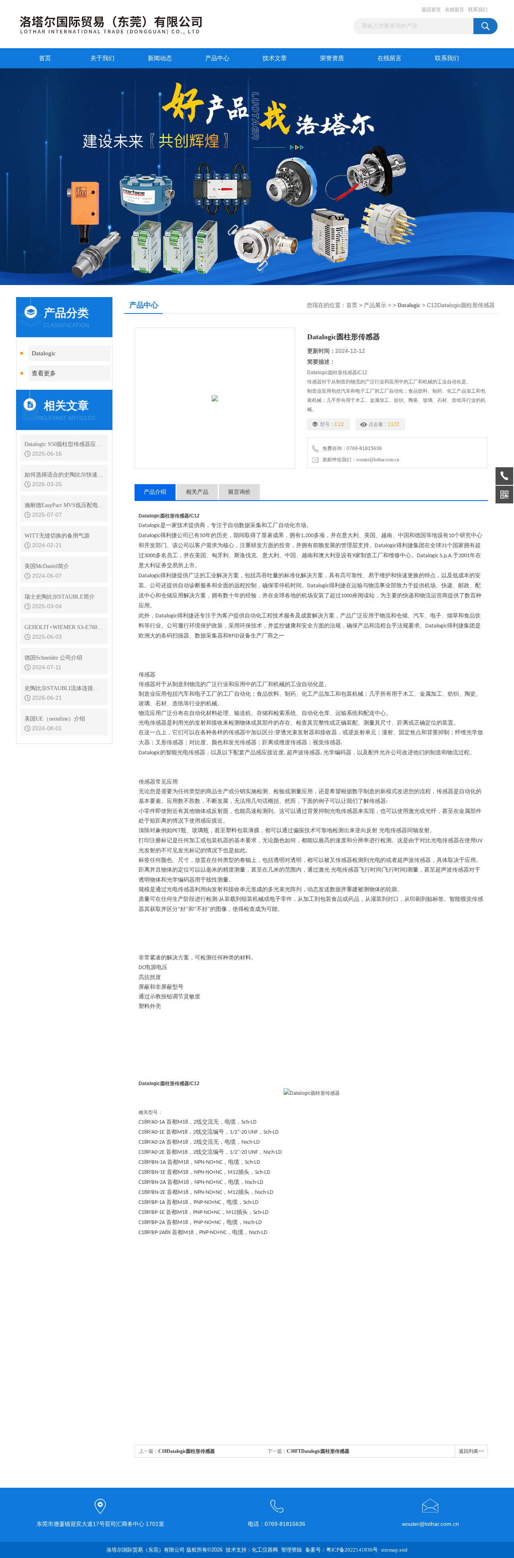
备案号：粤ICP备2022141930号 (341, 1550)
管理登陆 (291, 1550)
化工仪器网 (265, 1550)
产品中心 (217, 58)
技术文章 (275, 58)
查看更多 (44, 373)
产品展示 (375, 305)
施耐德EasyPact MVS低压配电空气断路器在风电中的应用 (64, 505)
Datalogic (44, 353)
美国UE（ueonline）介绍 (54, 719)
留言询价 (239, 492)
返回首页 (431, 9)
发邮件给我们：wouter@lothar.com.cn (359, 459)
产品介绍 (155, 492)
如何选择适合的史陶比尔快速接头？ (64, 475)
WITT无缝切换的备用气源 (57, 536)
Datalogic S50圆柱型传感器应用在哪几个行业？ (64, 444)
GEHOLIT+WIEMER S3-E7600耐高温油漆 (64, 627)
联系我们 (477, 9)
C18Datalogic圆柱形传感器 (186, 1451)
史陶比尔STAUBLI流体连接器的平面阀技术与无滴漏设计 (64, 688)
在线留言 (454, 9)
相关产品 (197, 492)
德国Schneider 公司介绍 (53, 658)
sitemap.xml (394, 1550)
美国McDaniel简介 (46, 566)
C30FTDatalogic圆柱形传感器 (318, 1451)
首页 (45, 58)
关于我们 (102, 58)
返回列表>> (471, 1451)
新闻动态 (160, 58)
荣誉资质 (332, 58)
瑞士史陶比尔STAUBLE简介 (59, 597)
